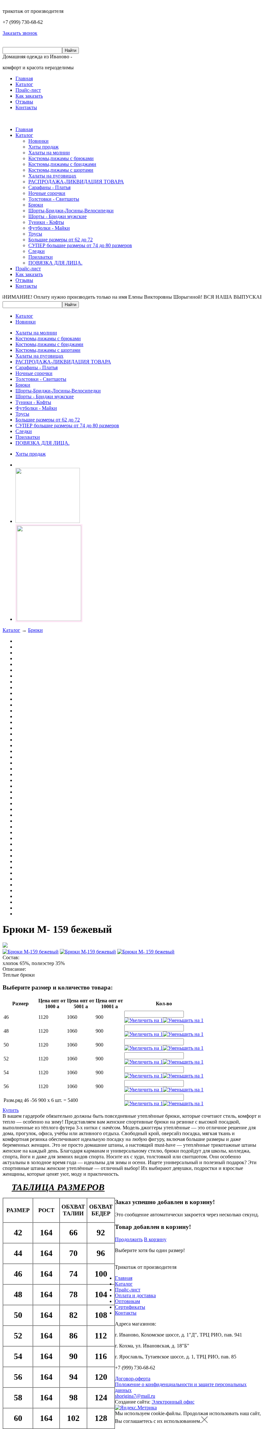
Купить (11, 1110)
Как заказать (29, 96)
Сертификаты (130, 1307)
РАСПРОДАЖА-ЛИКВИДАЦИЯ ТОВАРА (76, 181)
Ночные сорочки (46, 193)
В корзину (155, 1239)
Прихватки (40, 257)
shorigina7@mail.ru (135, 1396)
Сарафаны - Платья (49, 187)
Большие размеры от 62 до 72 (60, 239)
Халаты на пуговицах (52, 176)
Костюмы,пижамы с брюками (61, 158)
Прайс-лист (28, 90)
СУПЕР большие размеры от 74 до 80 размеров (80, 245)
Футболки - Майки (49, 228)
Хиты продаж (43, 147)
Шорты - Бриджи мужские (57, 216)
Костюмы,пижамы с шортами (60, 170)
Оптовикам (127, 1301)
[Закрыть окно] (204, 1421)
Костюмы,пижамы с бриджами (62, 164)
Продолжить (129, 1239)
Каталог (24, 84)
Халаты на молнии (49, 152)
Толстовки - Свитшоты (53, 199)
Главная (24, 78)
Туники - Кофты (46, 222)
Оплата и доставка (135, 1295)
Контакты (26, 107)
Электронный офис (173, 1402)
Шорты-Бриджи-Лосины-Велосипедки (71, 210)
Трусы (35, 234)
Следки (36, 251)
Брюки (35, 205)
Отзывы (24, 101)
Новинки (38, 141)
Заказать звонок (20, 33)
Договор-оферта (132, 1378)
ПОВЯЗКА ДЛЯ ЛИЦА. (55, 263)
